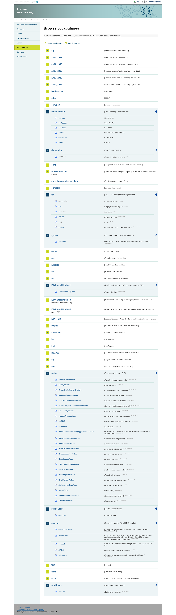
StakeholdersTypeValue (67, 485)
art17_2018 (56, 84)
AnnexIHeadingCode (66, 292)
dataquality (56, 150)
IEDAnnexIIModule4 (61, 309)
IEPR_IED (56, 319)
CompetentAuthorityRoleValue (70, 390)
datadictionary (58, 112)
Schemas (20, 43)
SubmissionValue (65, 501)
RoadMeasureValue (66, 480)
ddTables (62, 128)
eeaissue (61, 133)
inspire (54, 326)
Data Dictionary (36, 20)
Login (138, 1)
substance (62, 555)
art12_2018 (56, 64)
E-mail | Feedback (24, 607)
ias (52, 272)
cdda (53, 98)
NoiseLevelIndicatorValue (68, 449)
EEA (27, 2)
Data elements (23, 38)
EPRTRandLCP (59, 172)
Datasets (20, 29)
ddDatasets (62, 123)
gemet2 (55, 251)
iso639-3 (61, 421)
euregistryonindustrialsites (64, 181)
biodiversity (57, 91)
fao (53, 195)
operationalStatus (65, 529)
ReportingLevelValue (66, 475)
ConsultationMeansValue (68, 395)
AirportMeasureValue (66, 380)
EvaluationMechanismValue (69, 400)
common (55, 105)
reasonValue (63, 536)
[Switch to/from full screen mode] (146, 2)
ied (52, 278)
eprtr (53, 165)
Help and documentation (27, 25)
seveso (54, 523)
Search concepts (74, 43)
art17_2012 (56, 78)
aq (52, 51)
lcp (52, 360)
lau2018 (55, 353)
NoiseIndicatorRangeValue (68, 438)
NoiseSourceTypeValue (67, 454)
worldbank (56, 585)
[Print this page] (143, 2)
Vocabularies (22, 47)
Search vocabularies (55, 43)
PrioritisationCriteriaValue (68, 464)
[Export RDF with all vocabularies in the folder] (156, 111)
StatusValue (63, 490)
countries (62, 242)
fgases (54, 235)
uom (53, 572)
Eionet (27, 20)
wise (53, 578)
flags (60, 206)
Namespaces (22, 56)
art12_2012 (56, 57)
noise (54, 373)
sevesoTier (62, 544)
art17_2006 (56, 71)
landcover (56, 332)
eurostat (55, 188)
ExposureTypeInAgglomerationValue (73, 406)
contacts (61, 118)
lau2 (53, 346)
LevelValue (62, 426)
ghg (53, 258)
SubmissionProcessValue (68, 496)
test (53, 565)
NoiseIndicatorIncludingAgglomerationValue (76, 432)
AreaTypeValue (64, 385)
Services (20, 52)
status (60, 142)
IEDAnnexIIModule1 (61, 285)
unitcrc (61, 227)
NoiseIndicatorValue (66, 443)
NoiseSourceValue (65, 459)
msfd (53, 366)
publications (57, 509)
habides (55, 265)
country (61, 592)
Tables (19, 34)
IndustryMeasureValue (67, 416)
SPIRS (61, 550)
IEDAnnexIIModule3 (61, 300)
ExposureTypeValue (66, 411)
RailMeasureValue (65, 469)
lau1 (53, 339)
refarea (61, 217)
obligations (63, 137)
